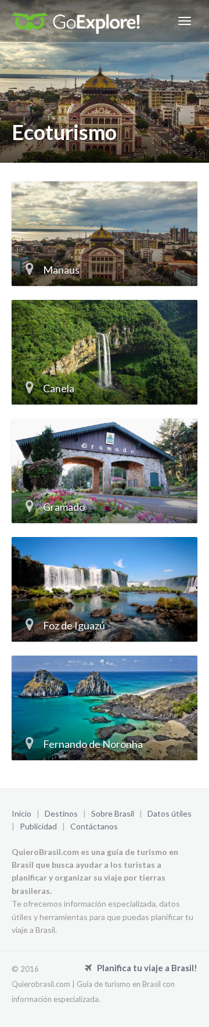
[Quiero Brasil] (76, 21)
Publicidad (38, 826)
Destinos (61, 813)
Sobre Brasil (112, 813)
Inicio (21, 813)
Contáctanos (94, 826)
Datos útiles (169, 813)
